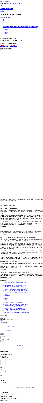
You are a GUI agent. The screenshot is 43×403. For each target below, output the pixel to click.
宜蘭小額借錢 (5, 32)
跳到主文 (2, 11)
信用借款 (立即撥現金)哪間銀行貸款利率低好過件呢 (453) (14, 286)
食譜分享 (9, 330)
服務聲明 (32, 387)
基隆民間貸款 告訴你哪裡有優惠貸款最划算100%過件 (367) (20, 27)
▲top (1, 332)
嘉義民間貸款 (5, 33)
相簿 (3, 19)
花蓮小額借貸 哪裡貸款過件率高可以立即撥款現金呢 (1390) (14, 282)
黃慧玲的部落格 (6, 9)
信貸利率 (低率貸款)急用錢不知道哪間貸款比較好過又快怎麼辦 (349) (16, 292)
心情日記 (9, 17)
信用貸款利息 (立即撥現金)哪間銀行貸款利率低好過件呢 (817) (15, 289)
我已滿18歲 (3, 400)
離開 (6, 400)
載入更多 (2, 334)
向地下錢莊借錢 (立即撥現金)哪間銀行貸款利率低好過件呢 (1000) (15, 284)
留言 (10, 326)
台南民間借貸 (5, 294)
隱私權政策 (28, 387)
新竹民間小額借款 (6, 295)
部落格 (4, 20)
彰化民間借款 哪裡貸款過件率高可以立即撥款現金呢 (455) (14, 288)
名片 (3, 22)
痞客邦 (7, 326)
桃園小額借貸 (5, 29)
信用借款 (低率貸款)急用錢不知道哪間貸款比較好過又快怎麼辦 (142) (16, 290)
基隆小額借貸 (5, 299)
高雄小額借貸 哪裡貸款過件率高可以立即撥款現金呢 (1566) (14, 285)
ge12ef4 (1, 320)
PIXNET (13, 387)
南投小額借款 (5, 298)
